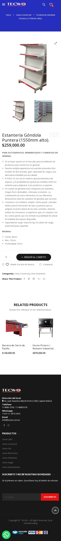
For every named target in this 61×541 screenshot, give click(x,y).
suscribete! (50, 497)
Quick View (26, 354)
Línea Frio (6, 448)
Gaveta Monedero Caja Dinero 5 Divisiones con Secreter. (52, 135)
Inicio (8, 14)
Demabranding (30, 523)
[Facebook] (24, 279)
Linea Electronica (10, 453)
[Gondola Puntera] (30, 68)
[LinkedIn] (44, 279)
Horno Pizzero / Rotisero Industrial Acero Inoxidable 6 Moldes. (43, 347)
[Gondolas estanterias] (43, 111)
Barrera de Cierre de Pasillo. (13, 347)
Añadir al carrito (35, 257)
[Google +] (39, 279)
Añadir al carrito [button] (4, 354)
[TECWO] (16, 4)
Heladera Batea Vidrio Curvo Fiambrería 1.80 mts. (57, 135)
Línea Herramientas (11, 467)
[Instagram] (8, 425)
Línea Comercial (23, 14)
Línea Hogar (7, 462)
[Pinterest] (34, 279)
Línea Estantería (37, 273)
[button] (6, 535)
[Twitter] (29, 279)
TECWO (25, 520)
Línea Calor (7, 439)
